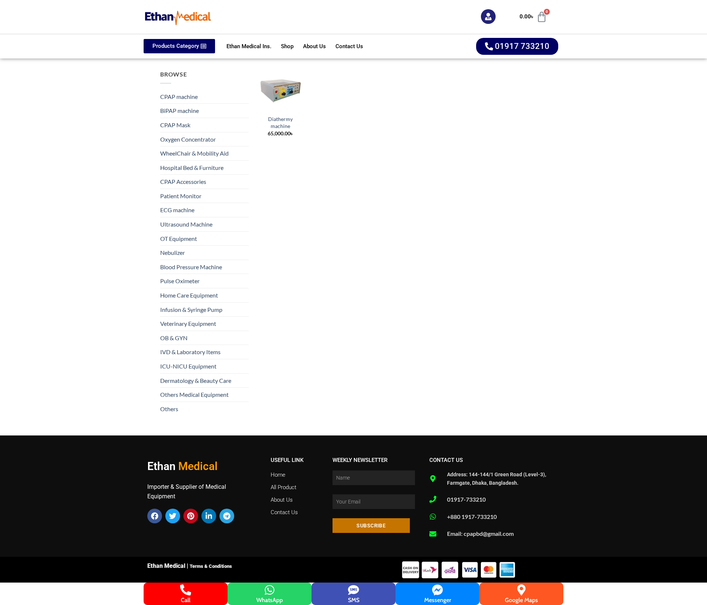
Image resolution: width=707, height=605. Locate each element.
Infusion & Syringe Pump (191, 309)
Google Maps (521, 600)
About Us (314, 46)
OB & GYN (173, 337)
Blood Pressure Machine (191, 266)
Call (185, 600)
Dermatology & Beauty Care (195, 380)
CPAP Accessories (183, 181)
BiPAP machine (179, 110)
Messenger (437, 600)
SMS (353, 600)
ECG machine (177, 209)
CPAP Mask (175, 124)
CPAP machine (179, 96)
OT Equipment (178, 238)
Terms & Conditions (211, 566)
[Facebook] (154, 516)
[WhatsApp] (269, 589)
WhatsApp (269, 600)
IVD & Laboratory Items (190, 351)
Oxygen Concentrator (188, 139)
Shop (287, 46)
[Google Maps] (521, 589)
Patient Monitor (180, 195)
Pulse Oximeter (180, 280)
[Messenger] (437, 589)
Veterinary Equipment (188, 323)
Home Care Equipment (189, 295)
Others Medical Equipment (194, 394)
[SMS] (353, 589)
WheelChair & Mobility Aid (194, 153)
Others (169, 408)
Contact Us (349, 46)
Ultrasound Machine (186, 224)
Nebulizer (172, 252)
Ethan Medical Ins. (248, 46)
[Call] (185, 589)
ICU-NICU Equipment (188, 366)
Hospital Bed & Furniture (192, 167)
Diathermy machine (280, 122)
